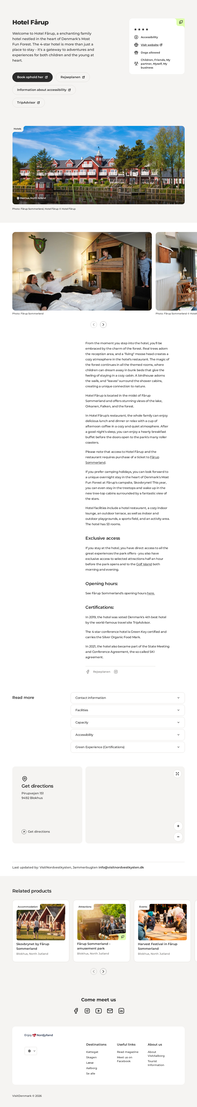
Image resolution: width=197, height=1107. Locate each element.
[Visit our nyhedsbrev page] (110, 1010)
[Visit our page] (87, 1010)
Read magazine (128, 1052)
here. (151, 593)
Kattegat (92, 1052)
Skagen (91, 1057)
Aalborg (91, 1068)
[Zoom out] (178, 837)
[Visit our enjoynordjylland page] (76, 1010)
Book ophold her (30, 77)
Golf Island (144, 564)
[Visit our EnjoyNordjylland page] (98, 1010)
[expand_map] (177, 774)
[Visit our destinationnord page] (121, 1010)
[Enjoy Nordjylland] (39, 1035)
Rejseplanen (70, 77)
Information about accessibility (41, 90)
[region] (135, 804)
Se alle (90, 1073)
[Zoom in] (178, 826)
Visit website (150, 45)
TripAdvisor (26, 102)
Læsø (89, 1062)
